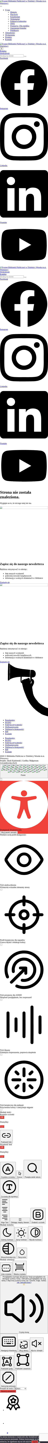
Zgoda (35, 1442)
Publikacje (14, 30)
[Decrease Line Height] (2, 1156)
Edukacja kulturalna (18, 21)
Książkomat (15, 17)
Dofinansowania (11, 727)
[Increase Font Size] (2, 1117)
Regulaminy (10, 720)
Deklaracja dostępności (14, 729)
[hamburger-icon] (1, 6)
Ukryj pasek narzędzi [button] (9, 832)
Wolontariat (15, 19)
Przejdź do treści (7, 1388)
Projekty (8, 37)
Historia (13, 12)
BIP (6, 731)
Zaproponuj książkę (18, 28)
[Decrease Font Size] (2, 1126)
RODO (8, 722)
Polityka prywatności (13, 725)
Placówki (14, 14)
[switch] (1, 890)
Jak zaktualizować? (24, 1282)
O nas (7, 10)
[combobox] (24, 771)
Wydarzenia (10, 35)
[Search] (25, 56)
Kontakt (8, 39)
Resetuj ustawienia (8, 1391)
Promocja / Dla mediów (19, 26)
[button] (1, 779)
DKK (12, 24)
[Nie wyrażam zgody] (39, 1442)
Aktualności (10, 33)
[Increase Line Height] (2, 1147)
